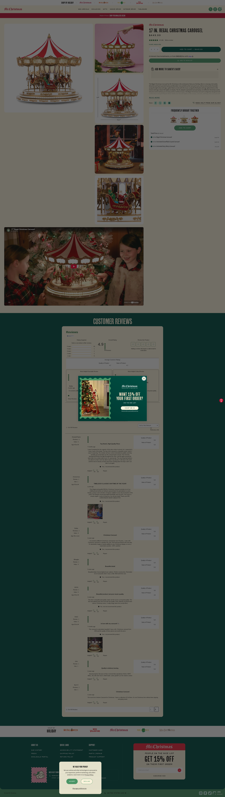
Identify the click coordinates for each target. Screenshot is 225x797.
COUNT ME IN (130, 408)
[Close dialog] (144, 379)
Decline (86, 781)
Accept (72, 781)
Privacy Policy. (89, 775)
